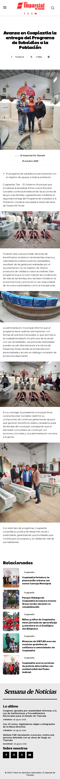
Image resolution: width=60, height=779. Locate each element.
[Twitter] (32, 14)
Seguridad (8, 744)
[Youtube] (35, 14)
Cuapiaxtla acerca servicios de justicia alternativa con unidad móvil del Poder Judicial (38, 667)
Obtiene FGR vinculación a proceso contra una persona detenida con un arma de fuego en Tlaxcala (28, 738)
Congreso (7, 720)
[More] (49, 57)
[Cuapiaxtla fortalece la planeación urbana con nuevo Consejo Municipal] (11, 578)
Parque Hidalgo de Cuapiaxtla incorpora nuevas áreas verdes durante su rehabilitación (39, 602)
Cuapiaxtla (30, 26)
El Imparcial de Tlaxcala (32, 155)
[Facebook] (24, 14)
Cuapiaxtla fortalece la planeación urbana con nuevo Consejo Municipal (36, 580)
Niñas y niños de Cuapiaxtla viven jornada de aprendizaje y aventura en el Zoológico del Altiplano (39, 624)
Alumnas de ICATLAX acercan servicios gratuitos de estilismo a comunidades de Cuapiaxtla (39, 646)
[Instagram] (28, 14)
